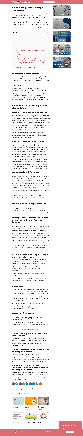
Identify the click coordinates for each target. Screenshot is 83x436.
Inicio (69, 2)
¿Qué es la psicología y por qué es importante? (29, 58)
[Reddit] (40, 383)
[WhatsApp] (23, 383)
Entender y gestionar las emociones (26, 41)
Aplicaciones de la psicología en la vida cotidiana (28, 37)
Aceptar (70, 432)
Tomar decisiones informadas (25, 43)
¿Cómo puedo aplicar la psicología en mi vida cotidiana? (32, 60)
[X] (16, 383)
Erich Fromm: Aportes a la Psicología (21, 389)
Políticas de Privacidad (47, 431)
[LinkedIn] (30, 383)
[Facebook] (13, 383)
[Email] (36, 383)
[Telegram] (33, 383)
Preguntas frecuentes (21, 56)
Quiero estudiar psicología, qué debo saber (40, 389)
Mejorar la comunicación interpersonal (27, 39)
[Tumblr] (26, 383)
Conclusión (19, 54)
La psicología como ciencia (22, 35)
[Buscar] (54, 2)
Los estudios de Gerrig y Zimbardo (24, 45)
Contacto (44, 433)
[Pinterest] (20, 383)
